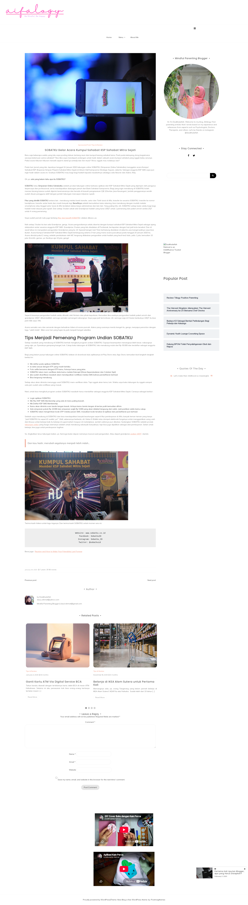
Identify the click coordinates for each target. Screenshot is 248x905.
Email (72, 762)
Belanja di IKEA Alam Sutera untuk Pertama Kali (122, 683)
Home (109, 37)
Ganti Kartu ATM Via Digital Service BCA (52, 681)
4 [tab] (94, 708)
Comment (90, 722)
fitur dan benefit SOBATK (68, 218)
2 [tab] (89, 708)
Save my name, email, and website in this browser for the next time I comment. (91, 779)
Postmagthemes (158, 900)
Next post (152, 580)
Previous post (30, 580)
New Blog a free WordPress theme (132, 900)
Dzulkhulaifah (45, 597)
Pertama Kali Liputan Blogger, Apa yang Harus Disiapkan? (229, 872)
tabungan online (32, 424)
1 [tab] (86, 708)
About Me (134, 37)
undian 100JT (136, 434)
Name (72, 754)
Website (72, 770)
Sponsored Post (84, 145)
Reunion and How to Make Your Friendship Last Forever (58, 551)
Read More (31, 697)
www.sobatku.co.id (95, 533)
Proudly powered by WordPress (96, 900)
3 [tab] (91, 708)
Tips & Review (97, 145)
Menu (121, 37)
